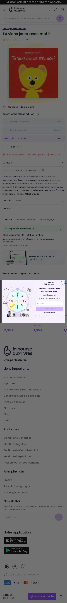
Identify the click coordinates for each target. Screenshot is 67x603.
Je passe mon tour (49, 312)
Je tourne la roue (49, 309)
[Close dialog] (63, 282)
